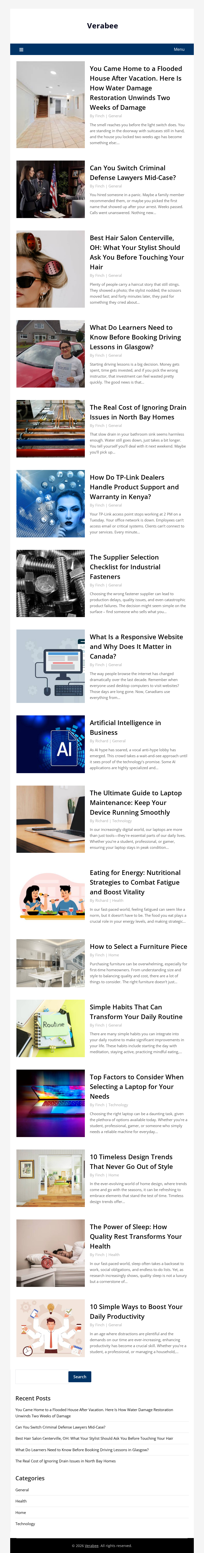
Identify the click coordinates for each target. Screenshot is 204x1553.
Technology (122, 820)
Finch (99, 115)
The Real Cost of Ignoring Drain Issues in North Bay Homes (65, 1460)
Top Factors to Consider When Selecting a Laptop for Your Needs (137, 1086)
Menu (179, 49)
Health (117, 900)
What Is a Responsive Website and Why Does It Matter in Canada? (136, 646)
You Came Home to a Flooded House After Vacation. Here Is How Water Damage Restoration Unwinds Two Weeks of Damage (136, 88)
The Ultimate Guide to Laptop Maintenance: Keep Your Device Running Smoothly (136, 802)
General (115, 115)
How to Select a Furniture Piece (138, 946)
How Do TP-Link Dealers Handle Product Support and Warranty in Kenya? (134, 487)
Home (113, 954)
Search (79, 1377)
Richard (101, 740)
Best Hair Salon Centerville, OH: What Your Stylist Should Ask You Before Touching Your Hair (94, 1438)
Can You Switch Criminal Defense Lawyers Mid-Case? (60, 1427)
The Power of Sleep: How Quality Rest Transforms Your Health (136, 1236)
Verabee (102, 25)
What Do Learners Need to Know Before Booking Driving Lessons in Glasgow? (135, 337)
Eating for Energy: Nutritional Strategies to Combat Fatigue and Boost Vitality (135, 882)
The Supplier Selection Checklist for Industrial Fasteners (125, 567)
